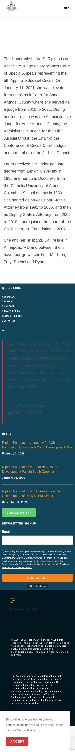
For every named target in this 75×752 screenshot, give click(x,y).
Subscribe (37, 578)
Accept (17, 741)
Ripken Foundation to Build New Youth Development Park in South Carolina (29, 469)
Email (6, 531)
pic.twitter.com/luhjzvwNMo (31, 394)
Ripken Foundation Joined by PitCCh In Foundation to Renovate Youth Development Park (37, 445)
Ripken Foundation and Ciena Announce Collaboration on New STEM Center (31, 494)
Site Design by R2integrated (23, 609)
